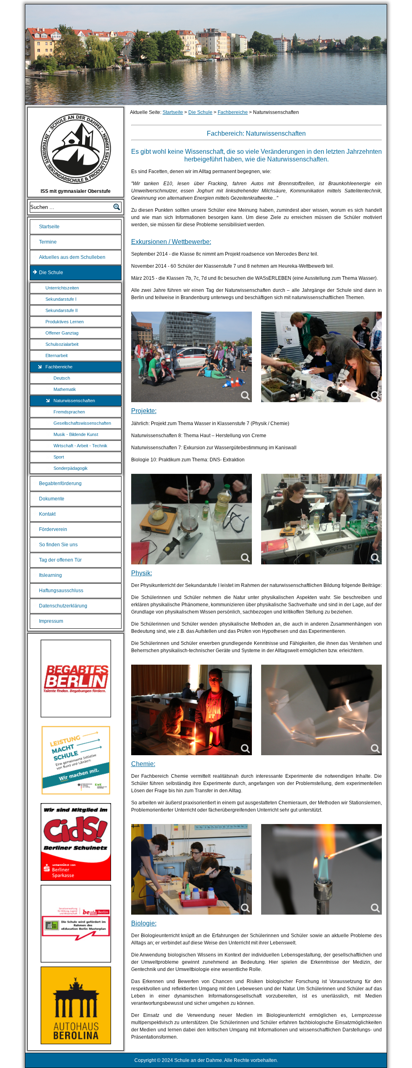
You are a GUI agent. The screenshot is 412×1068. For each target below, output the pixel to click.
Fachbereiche (58, 366)
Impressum (51, 621)
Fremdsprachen (69, 411)
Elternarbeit (56, 355)
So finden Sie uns (58, 544)
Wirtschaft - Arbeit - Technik (80, 445)
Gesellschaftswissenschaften (82, 423)
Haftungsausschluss (61, 590)
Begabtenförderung (60, 483)
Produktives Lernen (64, 321)
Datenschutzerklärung (63, 606)
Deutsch (62, 378)
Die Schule (51, 272)
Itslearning (50, 575)
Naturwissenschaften (74, 400)
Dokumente (51, 499)
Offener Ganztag (61, 333)
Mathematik (65, 389)
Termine (48, 242)
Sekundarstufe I (60, 299)
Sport (59, 456)
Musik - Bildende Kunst (76, 434)
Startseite (49, 226)
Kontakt (47, 514)
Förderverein (53, 529)
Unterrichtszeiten (62, 287)
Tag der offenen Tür (60, 560)
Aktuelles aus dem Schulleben (72, 257)
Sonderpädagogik (71, 468)
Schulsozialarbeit (61, 344)
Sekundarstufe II (61, 310)
